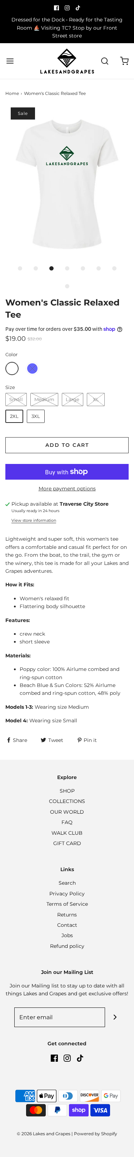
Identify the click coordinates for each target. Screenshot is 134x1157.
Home (12, 93)
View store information (33, 520)
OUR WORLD (67, 812)
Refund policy (67, 946)
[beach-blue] (32, 368)
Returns (67, 914)
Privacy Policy (67, 893)
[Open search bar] (104, 61)
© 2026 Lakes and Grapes (43, 1133)
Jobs (67, 935)
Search (67, 883)
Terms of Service (67, 904)
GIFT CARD (67, 843)
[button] (67, 184)
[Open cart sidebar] (124, 61)
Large (72, 399)
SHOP (67, 791)
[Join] (115, 1017)
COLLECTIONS (67, 801)
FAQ (67, 822)
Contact (67, 925)
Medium (44, 399)
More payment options (67, 488)
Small (16, 399)
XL (96, 399)
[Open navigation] (10, 61)
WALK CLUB (67, 833)
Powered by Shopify (95, 1133)
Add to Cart (67, 445)
